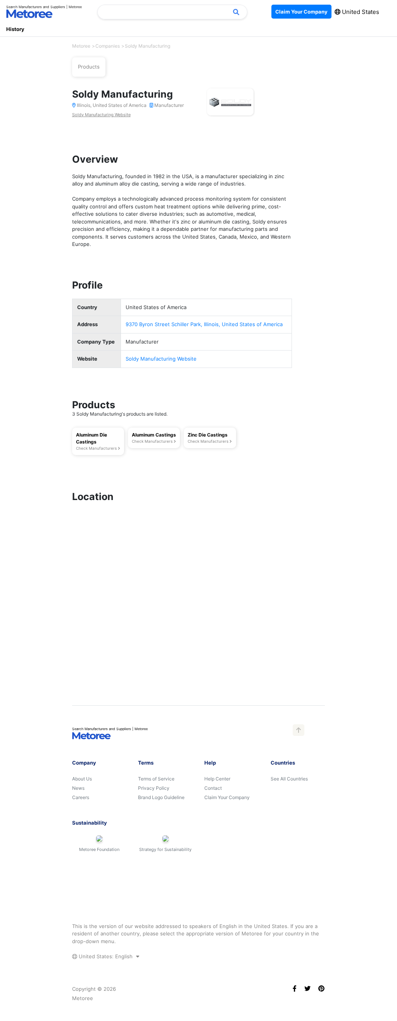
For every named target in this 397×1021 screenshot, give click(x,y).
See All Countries (289, 779)
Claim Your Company (227, 797)
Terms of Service (156, 779)
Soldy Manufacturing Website (101, 114)
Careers (80, 797)
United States (359, 11)
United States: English (105, 956)
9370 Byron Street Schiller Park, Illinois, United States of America (204, 324)
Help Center (217, 779)
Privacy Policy (153, 788)
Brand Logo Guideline (161, 797)
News (78, 788)
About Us (82, 779)
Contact (213, 788)
